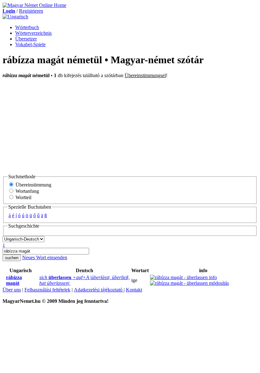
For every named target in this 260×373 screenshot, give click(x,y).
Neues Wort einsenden (44, 257)
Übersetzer (26, 38)
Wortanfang (26, 191)
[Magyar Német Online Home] (34, 5)
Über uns (12, 289)
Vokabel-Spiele (30, 44)
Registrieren (31, 11)
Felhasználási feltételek (47, 289)
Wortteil (22, 197)
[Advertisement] (130, 126)
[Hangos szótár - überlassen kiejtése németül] (37, 280)
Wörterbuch (27, 27)
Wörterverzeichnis (33, 33)
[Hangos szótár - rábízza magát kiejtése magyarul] (4, 280)
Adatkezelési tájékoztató (99, 289)
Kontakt (134, 289)
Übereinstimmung (32, 184)
